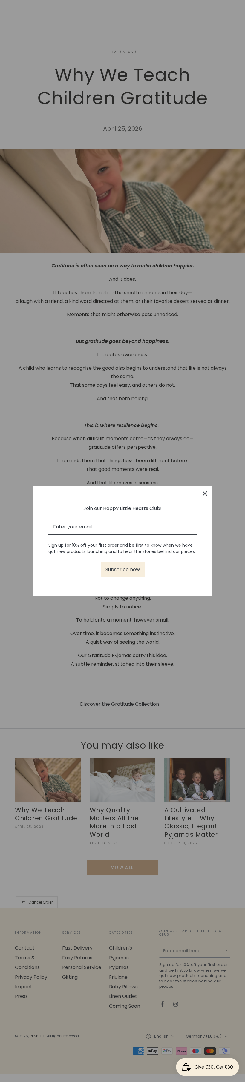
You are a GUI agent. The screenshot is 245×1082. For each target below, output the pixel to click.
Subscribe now (122, 569)
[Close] (205, 493)
